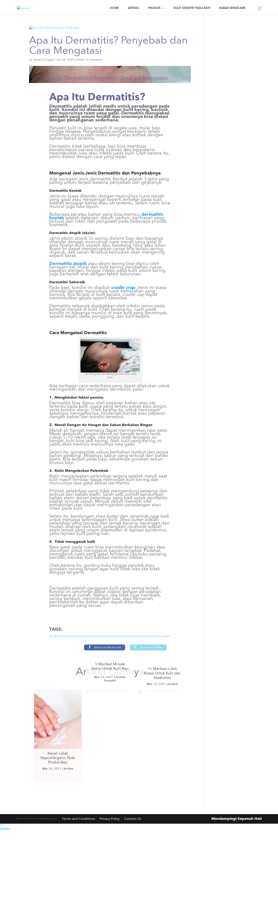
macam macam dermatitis (89, 636)
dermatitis (54, 636)
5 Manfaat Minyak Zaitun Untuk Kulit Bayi (110, 666)
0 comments (94, 59)
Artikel (133, 8)
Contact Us (132, 819)
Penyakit (110, 680)
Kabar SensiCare (232, 8)
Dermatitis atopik (68, 264)
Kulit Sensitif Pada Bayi (191, 8)
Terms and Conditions (78, 819)
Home (114, 8)
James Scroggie (43, 59)
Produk (154, 8)
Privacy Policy (110, 819)
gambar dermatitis (67, 636)
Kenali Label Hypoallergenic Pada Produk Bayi (57, 758)
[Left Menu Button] (1, 825)
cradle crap (123, 288)
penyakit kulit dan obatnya (157, 636)
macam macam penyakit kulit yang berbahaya (123, 636)
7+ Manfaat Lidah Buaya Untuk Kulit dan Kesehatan (162, 673)
